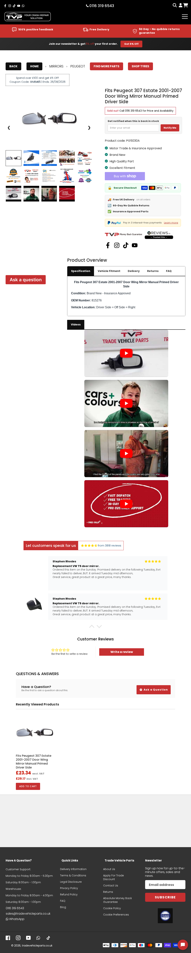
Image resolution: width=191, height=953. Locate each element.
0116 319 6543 (133, 111)
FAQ (169, 271)
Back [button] (13, 66)
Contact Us (110, 885)
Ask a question (26, 279)
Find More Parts (106, 66)
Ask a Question (155, 689)
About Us (109, 869)
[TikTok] (126, 245)
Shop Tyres (140, 66)
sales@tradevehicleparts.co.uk (28, 913)
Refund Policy (69, 894)
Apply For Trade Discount (113, 877)
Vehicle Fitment (109, 271)
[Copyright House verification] (165, 915)
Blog (63, 907)
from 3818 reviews (109, 545)
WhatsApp (16, 919)
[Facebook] (108, 245)
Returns (153, 271)
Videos (76, 324)
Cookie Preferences (116, 914)
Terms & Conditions (73, 875)
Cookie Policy (112, 908)
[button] (91, 627)
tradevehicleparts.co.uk (37, 945)
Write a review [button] (121, 652)
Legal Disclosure (71, 882)
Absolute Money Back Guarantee (117, 900)
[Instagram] (117, 245)
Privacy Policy (69, 888)
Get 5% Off (131, 44)
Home (34, 66)
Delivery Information (73, 869)
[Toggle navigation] (185, 16)
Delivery (134, 271)
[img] (89, 546)
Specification (80, 271)
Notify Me (170, 128)
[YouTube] (135, 245)
